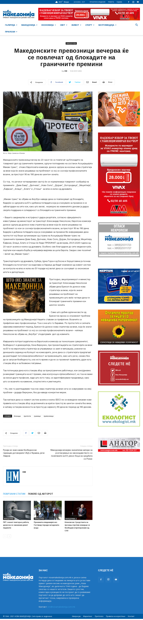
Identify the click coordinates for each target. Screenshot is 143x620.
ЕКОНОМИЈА (47, 25)
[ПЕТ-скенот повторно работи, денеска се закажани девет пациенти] (17, 510)
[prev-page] (5, 536)
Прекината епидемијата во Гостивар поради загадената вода (46, 525)
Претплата (99, 616)
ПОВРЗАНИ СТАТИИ (14, 493)
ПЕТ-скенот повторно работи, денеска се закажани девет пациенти (16, 525)
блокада (17, 416)
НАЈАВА (119, 2)
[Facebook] (129, 2)
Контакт (131, 616)
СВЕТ (62, 25)
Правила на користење (115, 616)
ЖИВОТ (75, 25)
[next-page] (9, 536)
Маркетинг (87, 616)
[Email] (38, 433)
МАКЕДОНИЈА (28, 25)
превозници (48, 416)
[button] (136, 25)
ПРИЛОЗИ (10, 31)
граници (37, 416)
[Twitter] (32, 433)
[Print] (45, 433)
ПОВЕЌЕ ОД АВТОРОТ (40, 493)
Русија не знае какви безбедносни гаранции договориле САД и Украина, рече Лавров (24, 453)
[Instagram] (133, 2)
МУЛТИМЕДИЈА (106, 25)
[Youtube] (138, 2)
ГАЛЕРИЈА (10, 25)
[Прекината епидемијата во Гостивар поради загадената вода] (48, 510)
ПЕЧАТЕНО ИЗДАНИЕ (97, 2)
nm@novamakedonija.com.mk (61, 606)
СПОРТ (88, 25)
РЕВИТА (111, 2)
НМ (65, 71)
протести (27, 416)
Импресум (76, 616)
